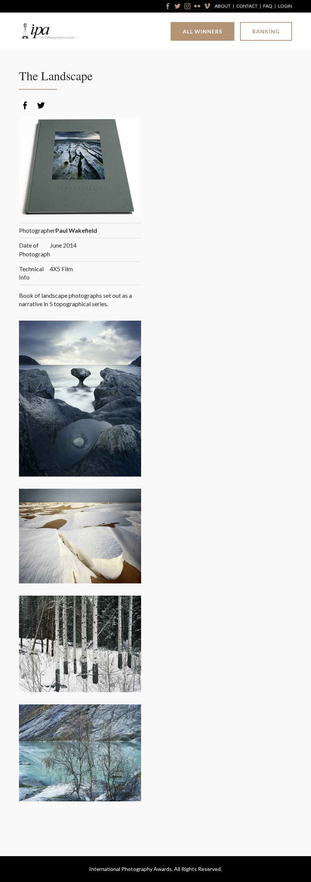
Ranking (266, 31)
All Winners (202, 31)
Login (285, 6)
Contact (247, 6)
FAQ (267, 6)
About (223, 6)
